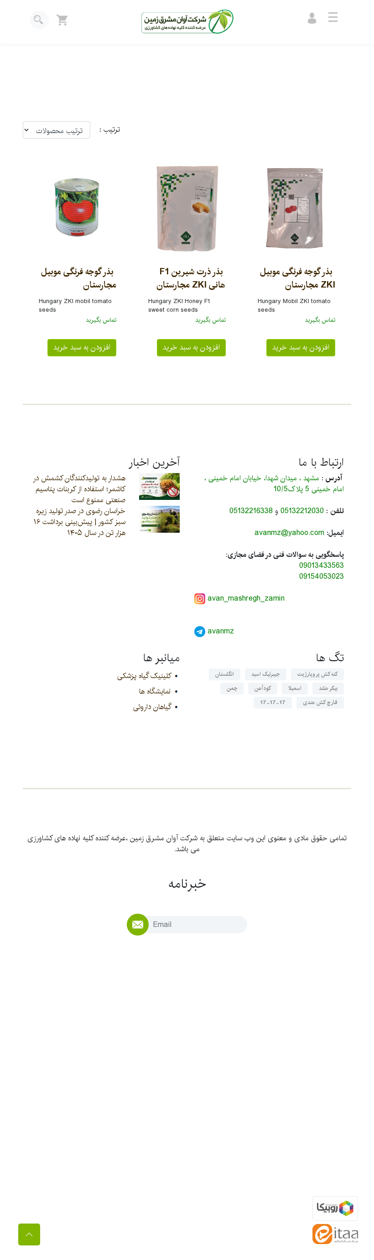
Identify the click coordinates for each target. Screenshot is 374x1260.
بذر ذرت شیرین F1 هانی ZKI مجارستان (191, 278)
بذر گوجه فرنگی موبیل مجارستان (78, 278)
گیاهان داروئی (152, 707)
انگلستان (224, 674)
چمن (232, 688)
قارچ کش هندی (320, 702)
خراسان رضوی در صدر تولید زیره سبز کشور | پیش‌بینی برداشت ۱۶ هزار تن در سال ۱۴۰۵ (79, 522)
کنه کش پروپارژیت (317, 674)
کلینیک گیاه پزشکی (144, 676)
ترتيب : (105, 129)
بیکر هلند (328, 688)
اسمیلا (294, 688)
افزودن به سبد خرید (300, 347)
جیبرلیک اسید (265, 674)
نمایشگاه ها (155, 691)
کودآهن (263, 688)
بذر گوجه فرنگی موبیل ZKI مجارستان (297, 278)
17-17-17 (273, 702)
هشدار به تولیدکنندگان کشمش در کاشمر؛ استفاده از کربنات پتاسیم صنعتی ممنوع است (79, 489)
